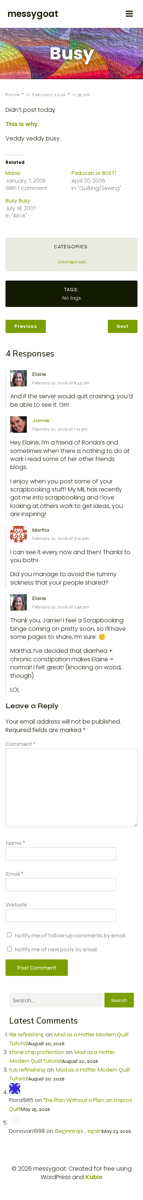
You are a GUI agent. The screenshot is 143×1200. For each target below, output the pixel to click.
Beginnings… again (78, 1130)
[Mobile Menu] (129, 14)
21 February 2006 (46, 94)
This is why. (22, 124)
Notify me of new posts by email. (56, 949)
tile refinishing (26, 1034)
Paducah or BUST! (94, 173)
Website (16, 904)
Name (15, 842)
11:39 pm (81, 94)
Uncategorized (71, 261)
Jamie (41, 420)
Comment (21, 743)
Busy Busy (18, 200)
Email (14, 873)
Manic (13, 173)
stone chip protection (36, 1052)
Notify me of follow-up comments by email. (70, 935)
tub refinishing (27, 1069)
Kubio (94, 1177)
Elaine (13, 94)
